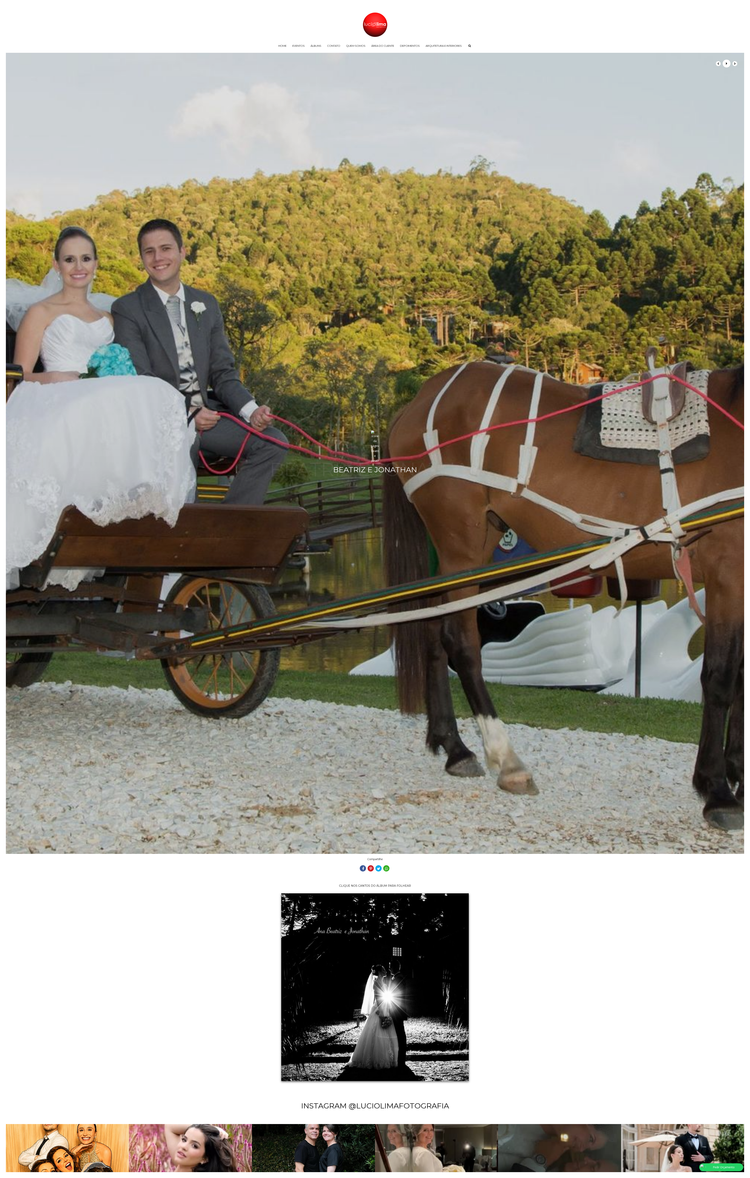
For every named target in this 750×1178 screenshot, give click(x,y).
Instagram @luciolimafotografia (375, 1105)
